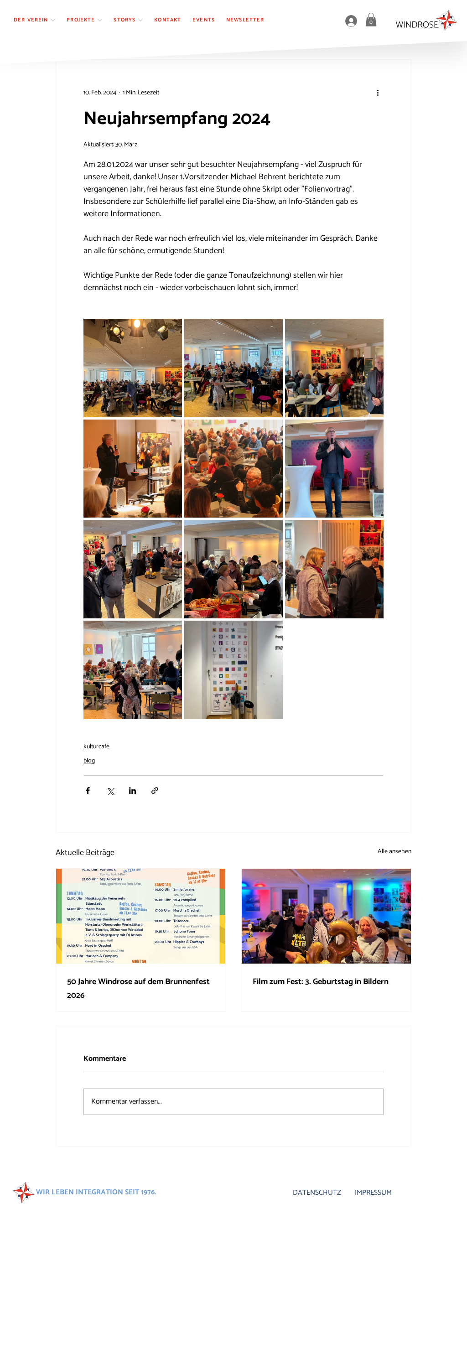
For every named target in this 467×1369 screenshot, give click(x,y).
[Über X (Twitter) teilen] (110, 790)
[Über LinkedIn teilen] (132, 790)
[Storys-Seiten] (140, 20)
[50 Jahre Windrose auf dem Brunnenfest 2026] (140, 916)
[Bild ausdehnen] (132, 368)
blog (89, 761)
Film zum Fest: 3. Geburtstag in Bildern (321, 982)
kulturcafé (96, 747)
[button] (371, 19)
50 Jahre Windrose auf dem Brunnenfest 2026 (138, 988)
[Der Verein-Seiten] (53, 20)
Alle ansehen (394, 852)
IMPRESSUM (373, 1193)
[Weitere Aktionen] (378, 92)
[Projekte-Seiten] (100, 20)
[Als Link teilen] (154, 790)
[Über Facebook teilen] (87, 790)
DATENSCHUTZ (317, 1193)
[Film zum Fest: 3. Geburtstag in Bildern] (326, 916)
